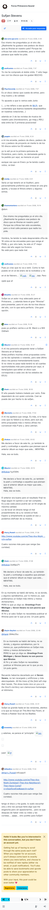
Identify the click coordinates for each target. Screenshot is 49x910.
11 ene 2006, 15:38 (25, 324)
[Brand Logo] (6, 6)
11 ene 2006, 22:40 (33, 630)
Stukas (7, 439)
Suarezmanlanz (11, 205)
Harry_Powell (10, 532)
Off (3, 21)
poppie (7, 136)
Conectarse (22, 888)
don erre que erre (11, 39)
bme (6, 324)
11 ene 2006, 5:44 (35, 39)
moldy (7, 179)
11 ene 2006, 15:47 (27, 345)
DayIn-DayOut (10, 630)
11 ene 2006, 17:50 (29, 413)
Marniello (8, 413)
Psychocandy (10, 89)
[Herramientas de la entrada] (45, 61)
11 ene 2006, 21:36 (32, 532)
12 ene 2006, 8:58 (29, 727)
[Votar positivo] (31, 61)
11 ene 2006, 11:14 (30, 264)
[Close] (44, 836)
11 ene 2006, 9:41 (26, 179)
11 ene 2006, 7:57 (32, 89)
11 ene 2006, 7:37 (29, 68)
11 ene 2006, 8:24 (27, 136)
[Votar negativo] (40, 61)
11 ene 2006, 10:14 (34, 205)
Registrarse (9, 888)
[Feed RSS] (32, 21)
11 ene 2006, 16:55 (25, 389)
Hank (7, 389)
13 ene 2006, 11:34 (29, 769)
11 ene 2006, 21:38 (25, 561)
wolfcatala (9, 68)
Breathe (8, 295)
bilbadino (8, 769)
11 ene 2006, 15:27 (28, 295)
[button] (3, 906)
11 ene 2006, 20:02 (27, 439)
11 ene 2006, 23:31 (32, 704)
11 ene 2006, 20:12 (27, 468)
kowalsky (8, 727)
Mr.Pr (35, 105)
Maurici (8, 345)
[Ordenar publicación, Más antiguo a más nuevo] (5, 28)
